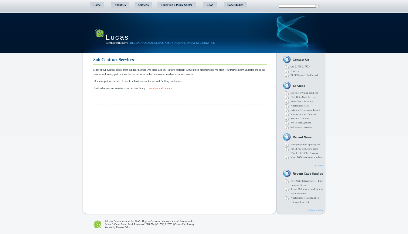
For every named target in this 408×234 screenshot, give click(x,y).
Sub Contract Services (301, 127)
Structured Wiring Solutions (304, 92)
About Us (120, 5)
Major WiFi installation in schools (306, 157)
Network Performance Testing (305, 110)
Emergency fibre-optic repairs (305, 144)
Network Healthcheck (304, 75)
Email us (294, 71)
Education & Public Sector (176, 5)
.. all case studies (314, 210)
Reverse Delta (123, 227)
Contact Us (179, 224)
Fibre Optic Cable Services (303, 97)
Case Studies (235, 5)
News (210, 5)
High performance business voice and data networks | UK (172, 42)
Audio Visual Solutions (301, 101)
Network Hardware (299, 118)
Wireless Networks (299, 105)
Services (143, 5)
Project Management (300, 122)
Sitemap (190, 224)
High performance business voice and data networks (167, 221)
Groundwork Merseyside (159, 88)
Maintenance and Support (303, 114)
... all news (317, 165)
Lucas (117, 37)
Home (97, 5)
